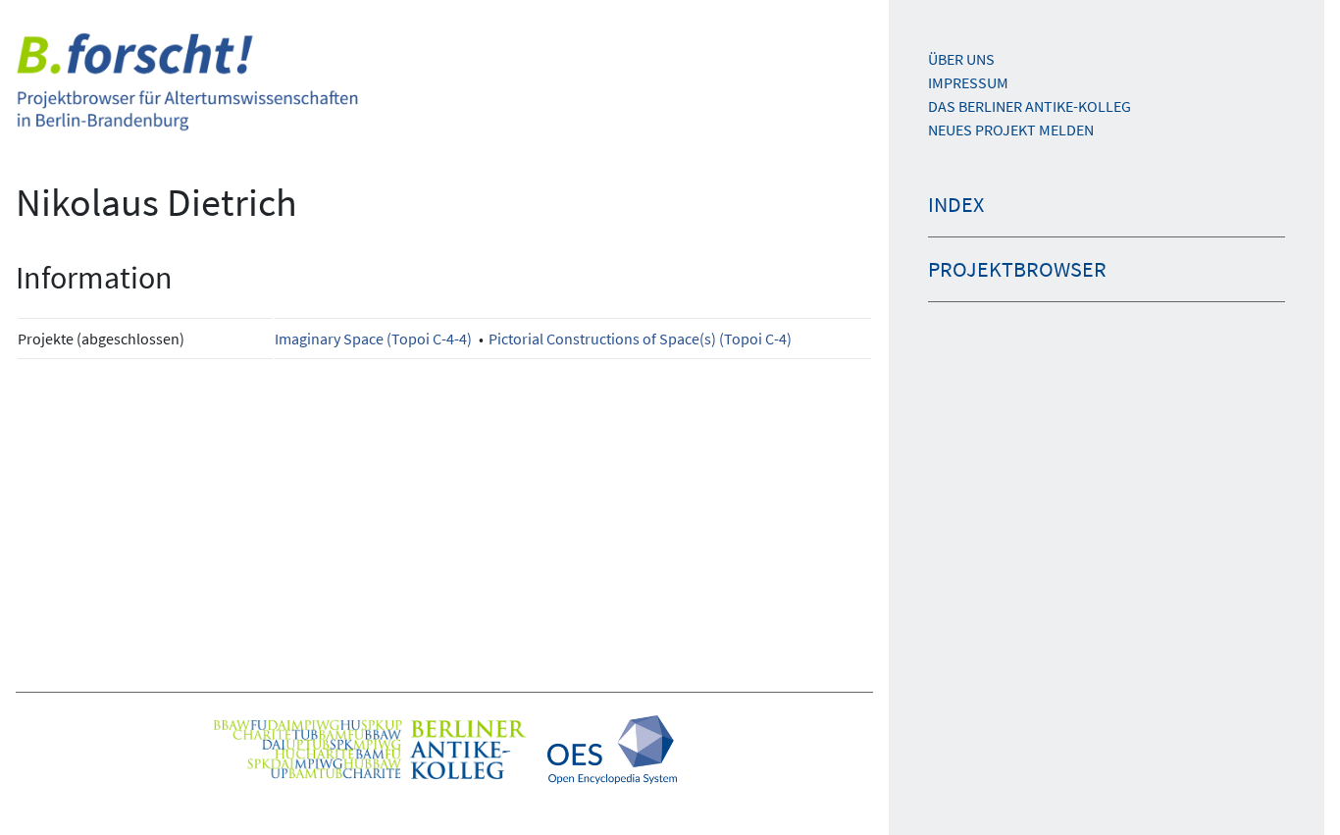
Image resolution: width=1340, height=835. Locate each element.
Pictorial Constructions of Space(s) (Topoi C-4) (640, 338)
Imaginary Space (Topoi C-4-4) (373, 338)
